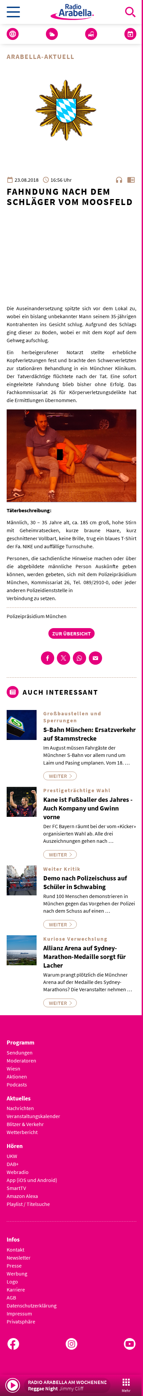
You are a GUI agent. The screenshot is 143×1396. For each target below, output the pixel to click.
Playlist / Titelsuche (28, 1204)
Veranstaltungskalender (33, 1116)
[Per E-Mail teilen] (95, 658)
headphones (119, 180)
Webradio (18, 1172)
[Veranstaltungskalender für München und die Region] (130, 34)
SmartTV (16, 1188)
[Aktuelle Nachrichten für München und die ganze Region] (13, 34)
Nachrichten (20, 1108)
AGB (11, 1297)
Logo (12, 1281)
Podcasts (17, 1084)
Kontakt (15, 1249)
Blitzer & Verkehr (25, 1124)
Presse (14, 1265)
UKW (12, 1156)
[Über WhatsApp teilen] (79, 658)
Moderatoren (21, 1060)
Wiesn (13, 1068)
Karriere (16, 1289)
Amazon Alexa (22, 1196)
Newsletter (19, 1257)
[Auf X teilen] (63, 658)
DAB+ (13, 1164)
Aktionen (17, 1076)
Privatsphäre (21, 1321)
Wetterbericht (22, 1132)
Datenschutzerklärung (32, 1305)
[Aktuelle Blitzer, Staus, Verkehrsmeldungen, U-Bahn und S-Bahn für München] (91, 34)
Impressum (19, 1313)
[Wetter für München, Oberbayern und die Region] (52, 34)
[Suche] (130, 12)
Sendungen (20, 1052)
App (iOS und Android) (32, 1180)
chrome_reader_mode (131, 180)
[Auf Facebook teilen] (47, 658)
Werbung (17, 1273)
